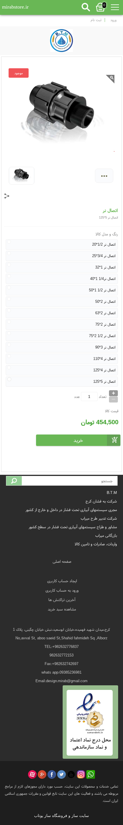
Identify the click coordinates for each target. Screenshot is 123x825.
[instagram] (81, 774)
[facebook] (51, 774)
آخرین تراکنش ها (62, 599)
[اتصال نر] (61, 39)
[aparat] (32, 774)
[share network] (7, 196)
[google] (42, 774)
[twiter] (61, 774)
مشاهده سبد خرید (62, 609)
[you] (71, 774)
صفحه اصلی (62, 561)
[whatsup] (90, 774)
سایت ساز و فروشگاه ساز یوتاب (61, 816)
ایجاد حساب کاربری (62, 581)
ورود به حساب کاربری (62, 590)
